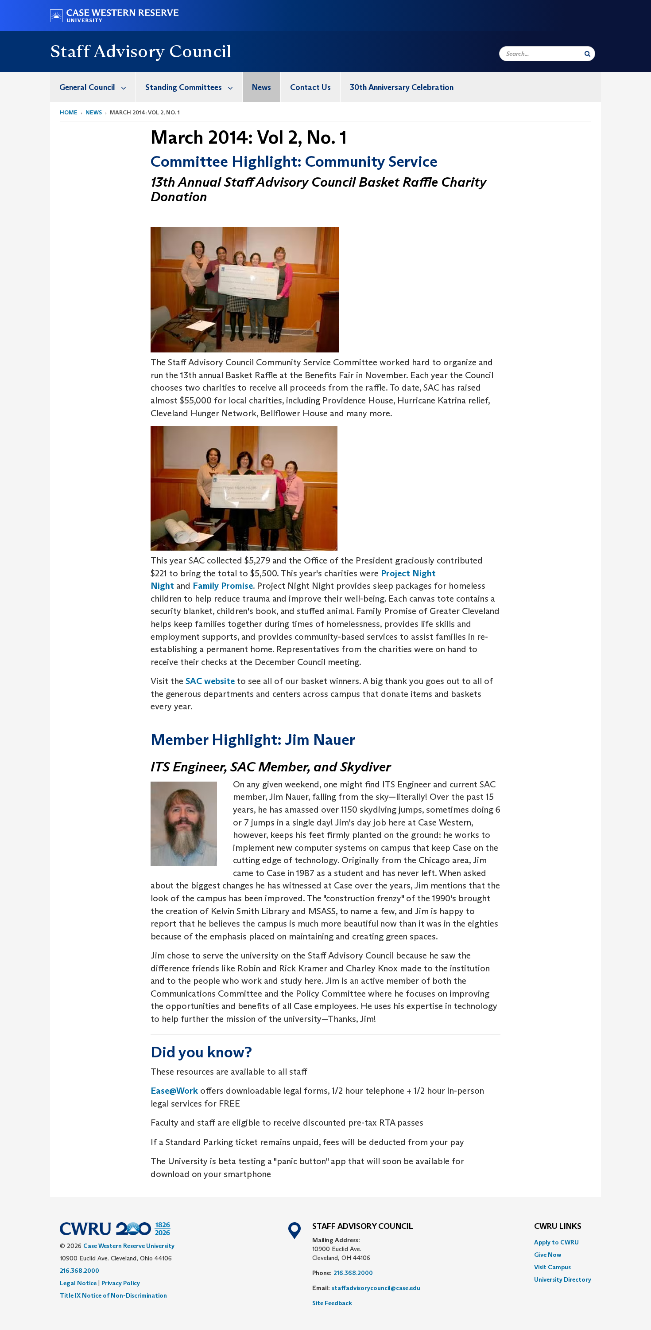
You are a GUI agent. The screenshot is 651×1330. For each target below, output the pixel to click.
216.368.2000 (79, 1271)
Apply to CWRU (556, 1242)
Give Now (547, 1255)
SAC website (210, 681)
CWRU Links (557, 1226)
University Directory (562, 1279)
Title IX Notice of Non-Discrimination (113, 1295)
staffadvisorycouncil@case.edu (376, 1288)
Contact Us (310, 87)
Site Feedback (332, 1303)
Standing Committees (183, 87)
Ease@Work (174, 1090)
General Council (87, 87)
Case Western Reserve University (128, 1246)
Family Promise (223, 585)
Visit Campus (552, 1267)
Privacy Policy (120, 1283)
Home (69, 112)
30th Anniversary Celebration (401, 87)
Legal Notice (78, 1283)
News (261, 87)
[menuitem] (93, 87)
